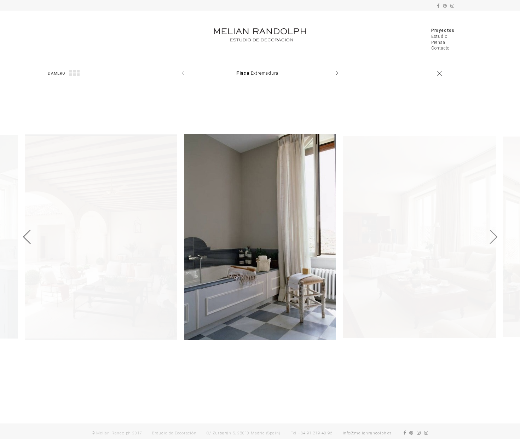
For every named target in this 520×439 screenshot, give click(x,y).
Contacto (440, 48)
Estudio (439, 36)
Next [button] (493, 237)
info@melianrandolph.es (367, 433)
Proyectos (443, 30)
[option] (260, 237)
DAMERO (56, 73)
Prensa (438, 42)
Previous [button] (26, 237)
